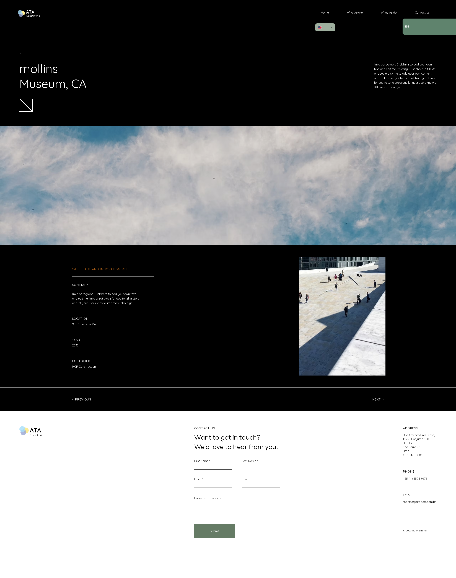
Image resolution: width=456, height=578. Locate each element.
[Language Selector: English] (325, 27)
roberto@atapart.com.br (419, 502)
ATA (30, 12)
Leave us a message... (208, 498)
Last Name (249, 461)
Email (197, 479)
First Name (201, 461)
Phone (246, 479)
